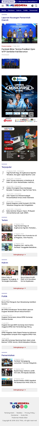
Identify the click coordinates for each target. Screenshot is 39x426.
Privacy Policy (30, 413)
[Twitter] (18, 407)
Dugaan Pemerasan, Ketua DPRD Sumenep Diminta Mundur (17, 318)
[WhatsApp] (26, 407)
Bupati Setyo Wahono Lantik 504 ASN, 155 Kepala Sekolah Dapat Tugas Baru (24, 372)
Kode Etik (24, 415)
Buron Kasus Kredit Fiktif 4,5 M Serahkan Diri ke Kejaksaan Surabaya (28, 279)
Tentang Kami (9, 413)
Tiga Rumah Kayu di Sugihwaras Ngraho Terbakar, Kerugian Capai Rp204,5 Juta (21, 174)
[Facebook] (13, 407)
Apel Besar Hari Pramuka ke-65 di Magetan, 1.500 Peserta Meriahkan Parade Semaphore (25, 236)
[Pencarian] (36, 5)
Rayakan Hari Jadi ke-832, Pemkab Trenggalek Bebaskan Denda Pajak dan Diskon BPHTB (25, 246)
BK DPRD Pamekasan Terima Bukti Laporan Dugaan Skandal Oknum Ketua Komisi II (17, 310)
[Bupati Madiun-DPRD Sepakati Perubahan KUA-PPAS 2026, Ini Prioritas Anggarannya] (7, 382)
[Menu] (3, 5)
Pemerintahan (6, 46)
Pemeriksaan (5, 55)
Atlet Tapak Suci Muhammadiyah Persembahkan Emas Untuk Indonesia (20, 197)
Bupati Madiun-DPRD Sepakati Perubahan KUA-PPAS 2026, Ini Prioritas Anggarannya (25, 381)
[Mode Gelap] (32, 5)
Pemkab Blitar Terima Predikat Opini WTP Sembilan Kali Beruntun (18, 50)
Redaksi (19, 413)
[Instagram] (22, 407)
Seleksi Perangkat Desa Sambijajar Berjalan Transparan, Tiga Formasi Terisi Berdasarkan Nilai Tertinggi (21, 189)
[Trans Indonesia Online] (16, 5)
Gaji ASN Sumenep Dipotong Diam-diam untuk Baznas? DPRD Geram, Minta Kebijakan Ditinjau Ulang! (19, 341)
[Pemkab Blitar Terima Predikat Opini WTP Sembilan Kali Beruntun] (19, 33)
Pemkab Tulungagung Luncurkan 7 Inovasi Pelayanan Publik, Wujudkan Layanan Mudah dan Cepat (25, 362)
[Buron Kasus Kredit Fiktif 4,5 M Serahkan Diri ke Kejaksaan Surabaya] (29, 270)
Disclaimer (15, 415)
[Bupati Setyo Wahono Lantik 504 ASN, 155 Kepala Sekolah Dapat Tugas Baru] (7, 372)
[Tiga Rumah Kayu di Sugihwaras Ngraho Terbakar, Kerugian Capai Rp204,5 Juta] (7, 227)
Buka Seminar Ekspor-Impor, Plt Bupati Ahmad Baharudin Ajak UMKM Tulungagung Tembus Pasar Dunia (20, 212)
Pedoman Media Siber (20, 418)
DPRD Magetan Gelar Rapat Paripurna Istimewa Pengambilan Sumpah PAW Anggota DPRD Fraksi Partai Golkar (19, 333)
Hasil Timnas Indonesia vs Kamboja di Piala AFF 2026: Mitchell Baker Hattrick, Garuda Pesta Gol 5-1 (20, 181)
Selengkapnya (18, 255)
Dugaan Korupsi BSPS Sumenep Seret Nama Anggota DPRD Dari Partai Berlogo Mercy (18, 326)
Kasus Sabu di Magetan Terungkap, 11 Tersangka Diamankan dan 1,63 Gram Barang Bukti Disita (10, 279)
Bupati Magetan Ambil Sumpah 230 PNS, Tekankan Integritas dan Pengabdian (21, 204)
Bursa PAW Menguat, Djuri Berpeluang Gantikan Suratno (19, 303)
